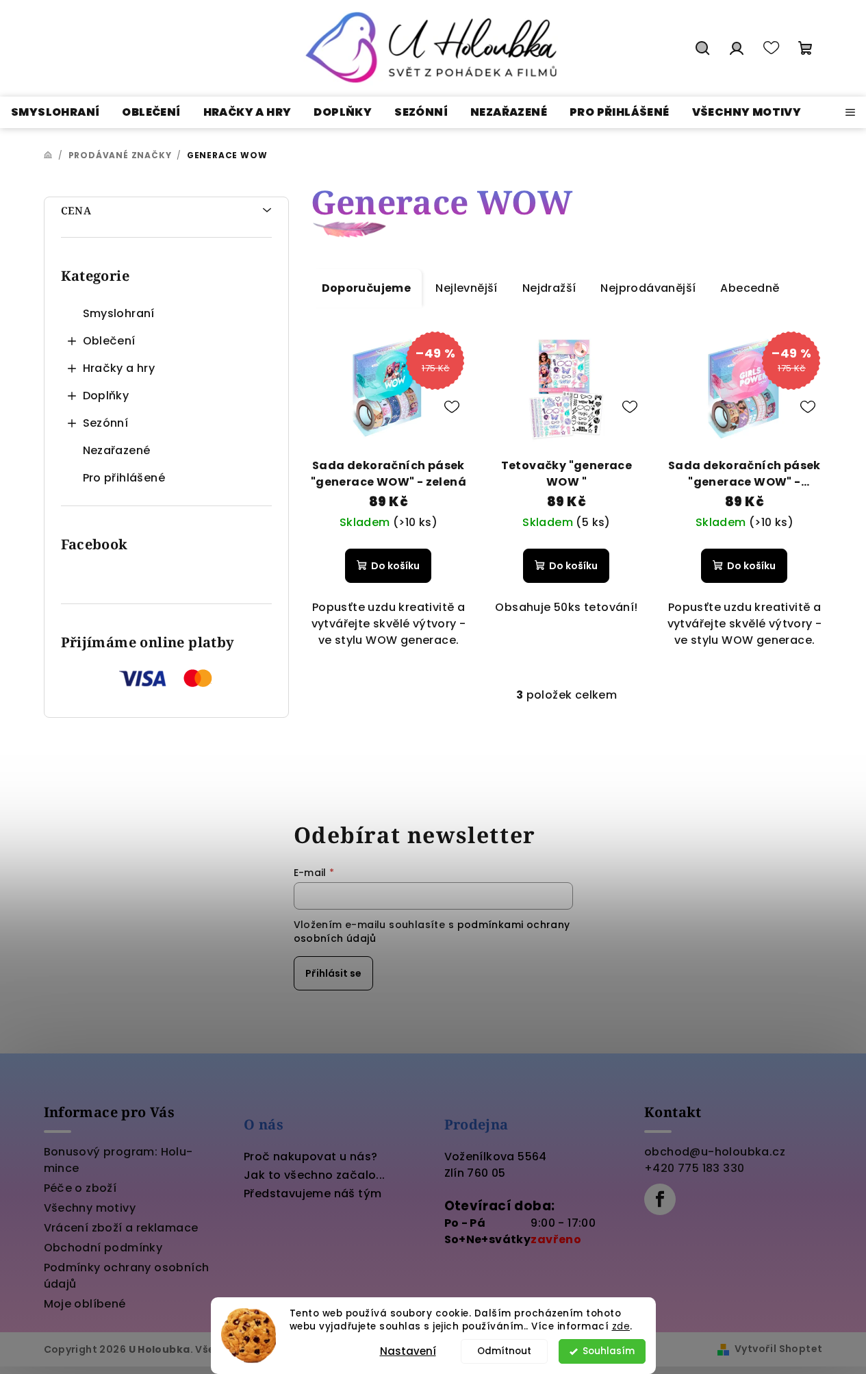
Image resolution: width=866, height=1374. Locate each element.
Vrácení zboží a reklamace (121, 1228)
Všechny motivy (90, 1208)
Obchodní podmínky (103, 1248)
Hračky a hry (119, 368)
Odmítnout (504, 1351)
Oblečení (109, 341)
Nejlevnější (466, 288)
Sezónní (106, 423)
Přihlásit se (333, 973)
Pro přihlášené (124, 478)
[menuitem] (55, 112)
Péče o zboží (80, 1188)
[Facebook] (660, 1199)
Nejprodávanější (648, 288)
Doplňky (106, 395)
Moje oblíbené (85, 1304)
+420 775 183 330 (694, 1168)
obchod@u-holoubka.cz (714, 1152)
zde (621, 1326)
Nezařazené (117, 450)
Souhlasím (609, 1351)
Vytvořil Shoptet (778, 1349)
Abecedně (749, 288)
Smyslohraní (119, 313)
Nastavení (408, 1351)
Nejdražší (549, 288)
